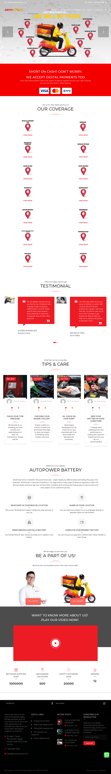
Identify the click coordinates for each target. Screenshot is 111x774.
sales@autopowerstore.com (16, 2)
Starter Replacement (41, 738)
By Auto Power (19, 401)
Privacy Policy (91, 771)
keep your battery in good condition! (95, 418)
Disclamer (102, 771)
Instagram (60, 703)
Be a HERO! (78, 601)
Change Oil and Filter (41, 721)
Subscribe (89, 743)
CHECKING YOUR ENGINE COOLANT (42, 417)
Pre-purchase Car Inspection (39, 733)
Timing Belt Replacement (43, 728)
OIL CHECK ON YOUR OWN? (69, 417)
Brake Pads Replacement (43, 725)
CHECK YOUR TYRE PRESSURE (15, 417)
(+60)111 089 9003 (94, 2)
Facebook (10, 703)
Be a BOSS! (33, 601)
